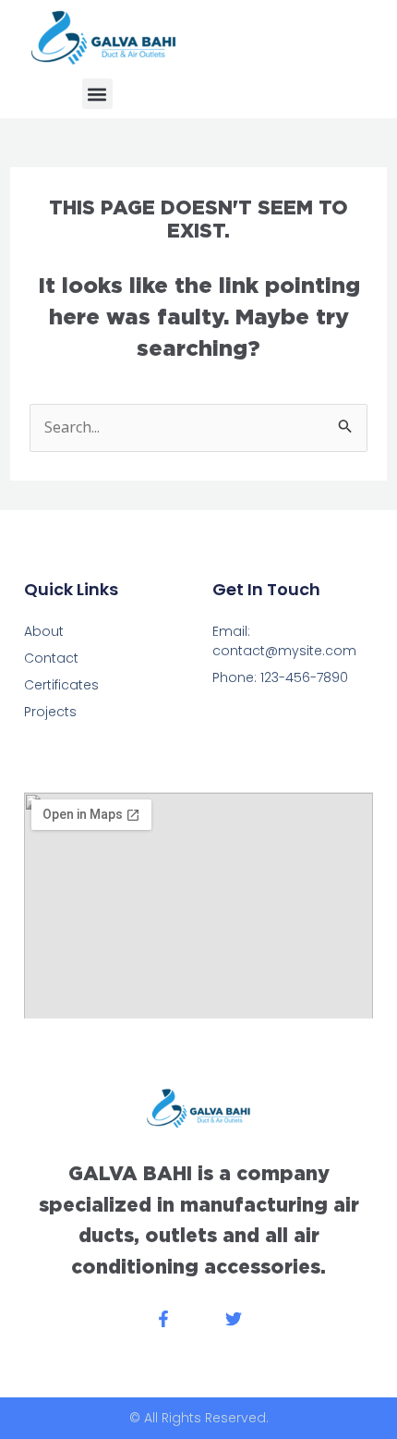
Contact (51, 658)
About (44, 631)
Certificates (61, 685)
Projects (50, 711)
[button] (97, 94)
